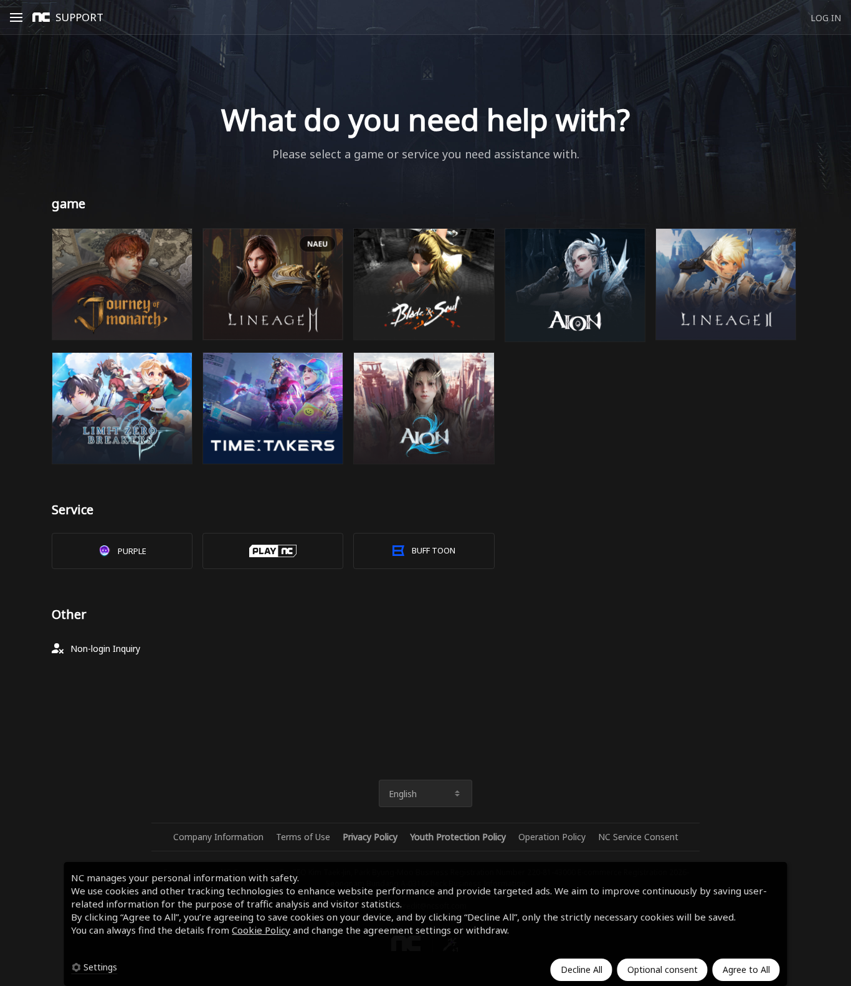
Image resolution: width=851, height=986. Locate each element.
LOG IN (826, 18)
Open (20, 15)
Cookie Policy (261, 930)
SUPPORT (79, 17)
